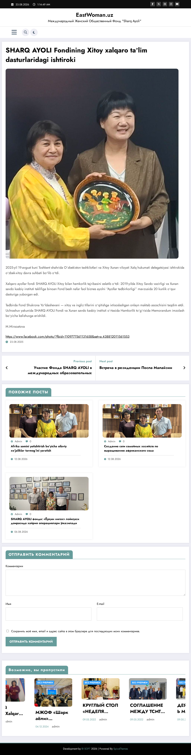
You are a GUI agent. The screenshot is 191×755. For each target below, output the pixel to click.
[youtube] (177, 4)
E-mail (100, 604)
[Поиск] (25, 32)
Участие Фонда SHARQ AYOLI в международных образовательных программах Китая (60, 371)
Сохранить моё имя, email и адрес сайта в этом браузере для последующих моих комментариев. (75, 631)
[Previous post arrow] (7, 368)
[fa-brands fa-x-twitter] (158, 4)
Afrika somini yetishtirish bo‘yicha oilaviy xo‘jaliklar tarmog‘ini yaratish (39, 448)
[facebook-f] (152, 4)
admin (18, 441)
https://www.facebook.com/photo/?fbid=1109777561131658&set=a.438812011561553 (67, 336)
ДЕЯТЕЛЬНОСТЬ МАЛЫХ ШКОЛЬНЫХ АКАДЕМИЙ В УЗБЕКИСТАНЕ (130, 709)
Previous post (82, 361)
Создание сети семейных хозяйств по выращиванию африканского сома (131, 448)
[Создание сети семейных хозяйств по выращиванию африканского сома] (142, 420)
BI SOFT (86, 743)
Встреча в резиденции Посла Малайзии (135, 367)
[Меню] (14, 32)
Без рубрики (29, 682)
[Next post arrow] (184, 368)
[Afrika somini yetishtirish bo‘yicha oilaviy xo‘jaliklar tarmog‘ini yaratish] (49, 420)
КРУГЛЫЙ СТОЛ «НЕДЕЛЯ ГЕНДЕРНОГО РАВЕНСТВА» (37, 709)
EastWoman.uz (94, 15)
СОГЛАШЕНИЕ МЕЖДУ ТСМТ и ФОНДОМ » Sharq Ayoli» (84, 709)
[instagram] (171, 4)
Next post (106, 361)
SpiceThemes (120, 743)
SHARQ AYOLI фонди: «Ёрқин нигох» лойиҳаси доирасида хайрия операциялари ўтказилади (45, 521)
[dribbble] (165, 4)
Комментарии (14, 566)
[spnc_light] (34, 32)
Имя (8, 604)
